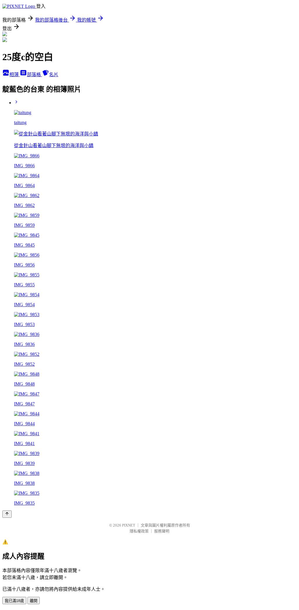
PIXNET (128, 525)
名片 (53, 74)
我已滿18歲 (14, 601)
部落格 (34, 74)
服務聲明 (161, 531)
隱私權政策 (139, 531)
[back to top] (7, 514)
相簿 (14, 74)
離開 (33, 601)
